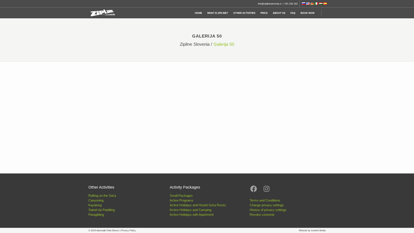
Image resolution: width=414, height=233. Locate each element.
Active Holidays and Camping (190, 210)
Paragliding (96, 214)
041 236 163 (291, 3)
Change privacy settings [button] (267, 205)
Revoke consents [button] (262, 214)
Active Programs (181, 200)
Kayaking (95, 205)
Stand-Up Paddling (101, 210)
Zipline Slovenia (195, 44)
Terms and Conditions (265, 200)
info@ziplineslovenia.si (269, 3)
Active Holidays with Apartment (191, 214)
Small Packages (181, 195)
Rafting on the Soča (102, 195)
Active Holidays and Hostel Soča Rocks (198, 205)
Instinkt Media (318, 230)
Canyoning (96, 200)
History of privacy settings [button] (268, 210)
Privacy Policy (128, 230)
